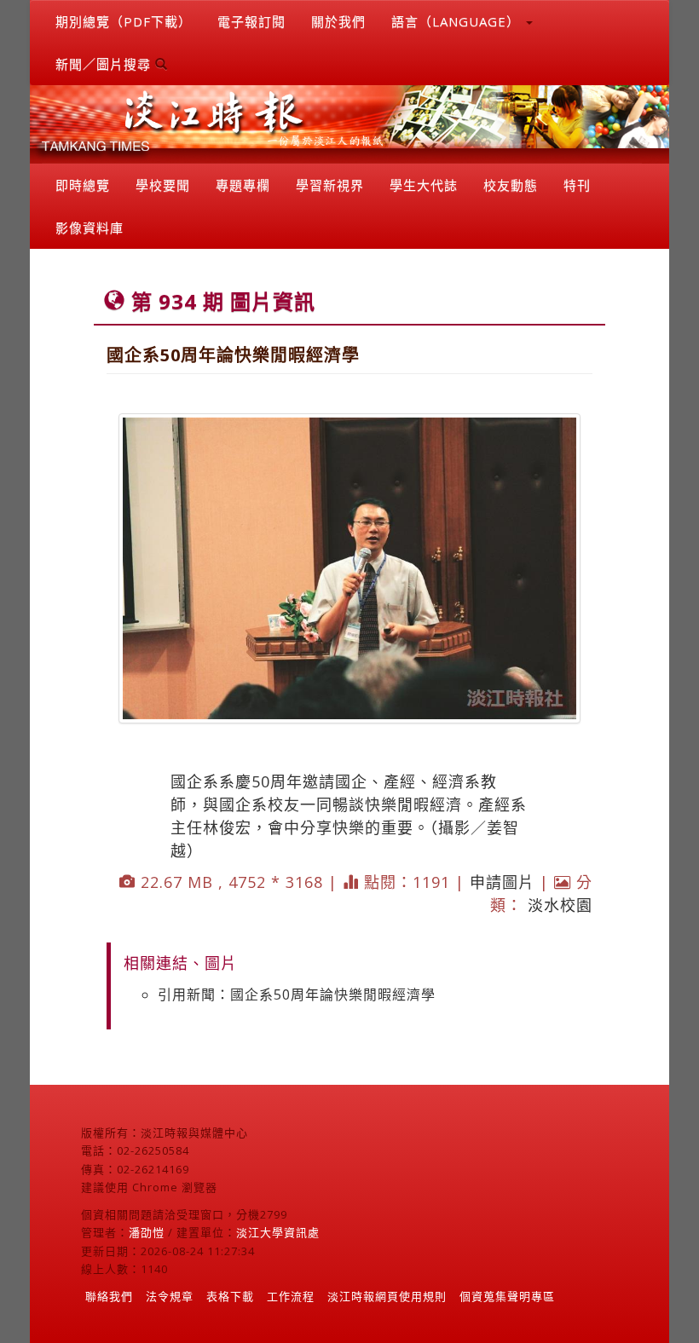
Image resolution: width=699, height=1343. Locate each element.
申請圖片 (502, 882)
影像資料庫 (89, 227)
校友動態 (510, 184)
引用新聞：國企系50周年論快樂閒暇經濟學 (297, 994)
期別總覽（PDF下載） (123, 21)
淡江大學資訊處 (278, 1232)
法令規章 (170, 1296)
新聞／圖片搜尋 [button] (105, 63)
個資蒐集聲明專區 (507, 1296)
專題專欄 (243, 184)
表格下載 (230, 1296)
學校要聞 (163, 184)
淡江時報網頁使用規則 (387, 1296)
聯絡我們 (109, 1296)
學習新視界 (330, 184)
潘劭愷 (147, 1232)
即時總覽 (82, 184)
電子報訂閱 (251, 21)
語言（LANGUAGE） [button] (457, 21)
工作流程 (291, 1296)
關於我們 (338, 21)
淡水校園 (560, 905)
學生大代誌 (424, 184)
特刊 (577, 184)
